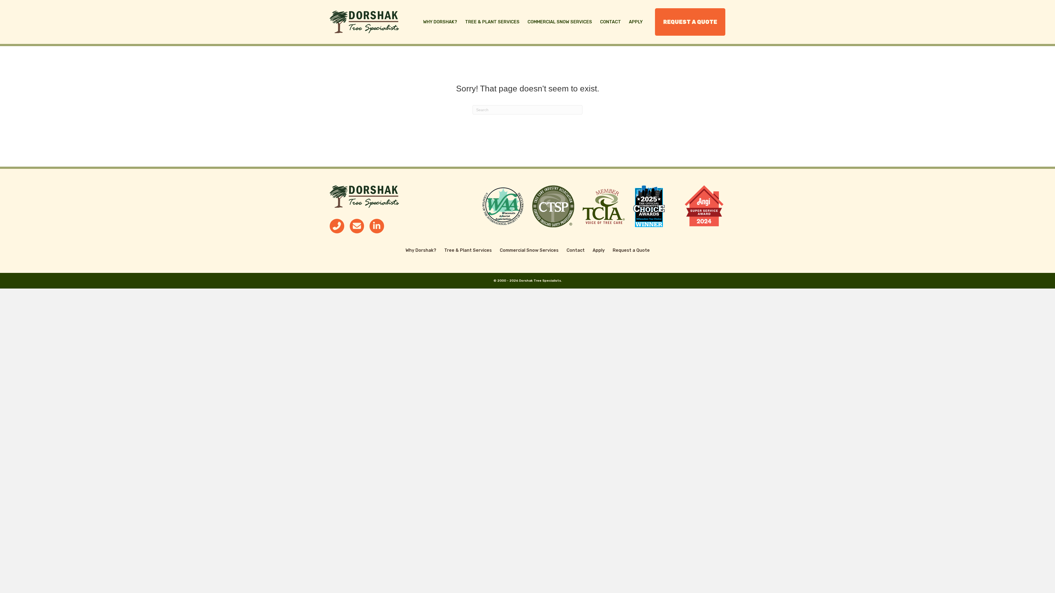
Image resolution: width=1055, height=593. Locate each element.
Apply (636, 21)
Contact (610, 21)
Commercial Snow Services (560, 21)
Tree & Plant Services (492, 21)
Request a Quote (690, 22)
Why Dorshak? (440, 21)
